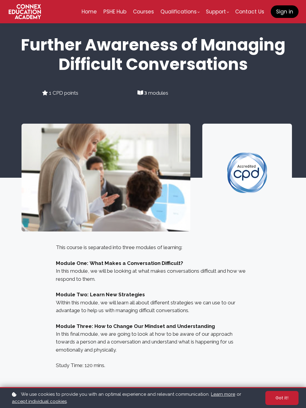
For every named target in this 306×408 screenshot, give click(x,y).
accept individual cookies (39, 401)
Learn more (223, 394)
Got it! (282, 398)
